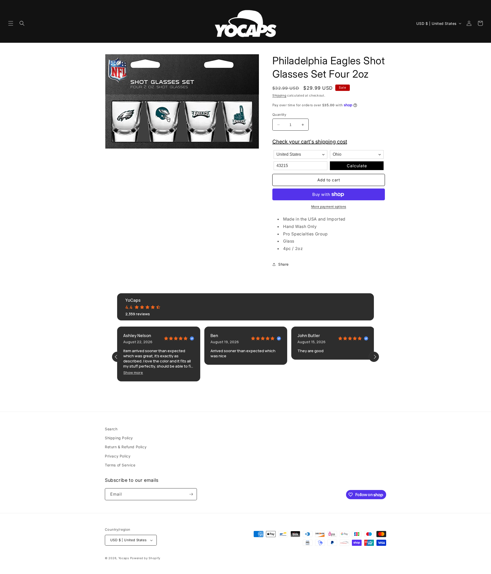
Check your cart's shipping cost (309, 142)
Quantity (279, 114)
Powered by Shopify (145, 558)
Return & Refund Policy (126, 447)
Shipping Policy (119, 438)
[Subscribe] (191, 494)
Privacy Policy (117, 456)
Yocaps (123, 558)
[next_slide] (374, 357)
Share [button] (283, 264)
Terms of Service (120, 465)
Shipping (279, 95)
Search (111, 429)
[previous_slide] (117, 357)
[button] (10, 23)
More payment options (328, 206)
